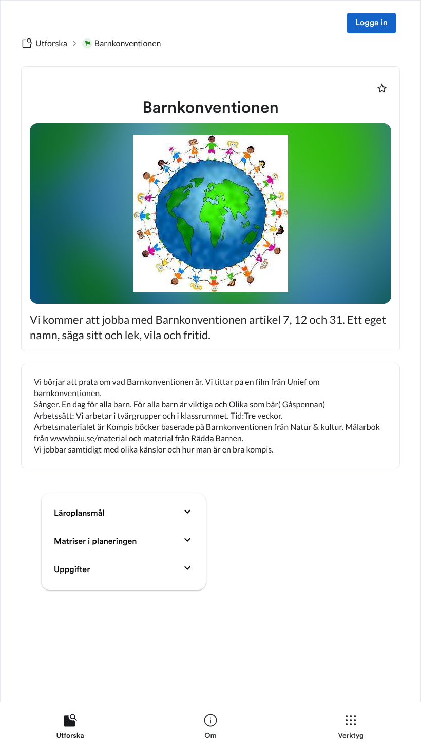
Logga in (371, 23)
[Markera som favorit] (382, 88)
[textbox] (210, 416)
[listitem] (70, 728)
